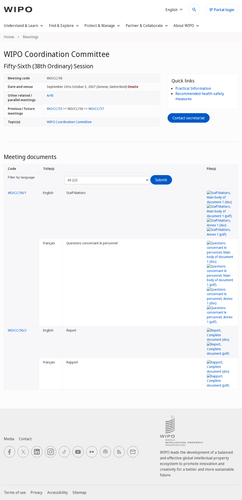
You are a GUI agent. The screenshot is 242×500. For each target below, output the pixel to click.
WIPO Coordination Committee (69, 122)
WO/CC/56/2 (17, 330)
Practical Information (193, 88)
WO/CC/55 (54, 108)
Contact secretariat (189, 118)
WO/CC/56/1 (17, 192)
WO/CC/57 (96, 108)
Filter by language (21, 177)
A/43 (50, 95)
